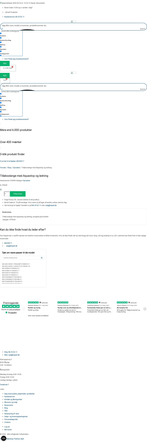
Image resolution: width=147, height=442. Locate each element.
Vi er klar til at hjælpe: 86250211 (12, 161)
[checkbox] (11, 34)
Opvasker (16, 168)
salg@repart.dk (51, 205)
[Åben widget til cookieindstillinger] (3, 438)
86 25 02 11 (36, 205)
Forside (3, 168)
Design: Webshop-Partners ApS (12, 439)
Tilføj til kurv (17, 194)
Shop (9, 168)
